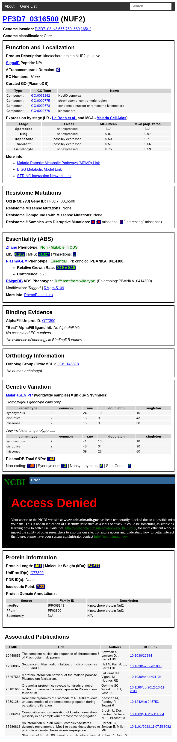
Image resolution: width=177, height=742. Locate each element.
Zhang (11, 247)
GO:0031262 (40, 95)
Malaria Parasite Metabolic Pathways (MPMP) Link (58, 163)
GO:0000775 (40, 100)
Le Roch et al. (64, 118)
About (10, 6)
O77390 (48, 321)
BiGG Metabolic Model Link (39, 169)
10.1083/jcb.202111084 (147, 714)
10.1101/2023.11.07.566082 (150, 726)
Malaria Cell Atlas (111, 118)
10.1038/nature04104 (146, 677)
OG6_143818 (68, 364)
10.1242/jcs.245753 (144, 701)
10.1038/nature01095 (146, 666)
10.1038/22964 (141, 655)
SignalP (13, 63)
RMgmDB (14, 281)
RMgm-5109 (54, 288)
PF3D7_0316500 (31, 19)
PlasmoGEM (16, 261)
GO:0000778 (40, 105)
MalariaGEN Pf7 (19, 395)
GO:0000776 (40, 111)
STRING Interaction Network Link (44, 176)
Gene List (28, 6)
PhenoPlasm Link (38, 295)
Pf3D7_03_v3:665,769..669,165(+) (63, 29)
